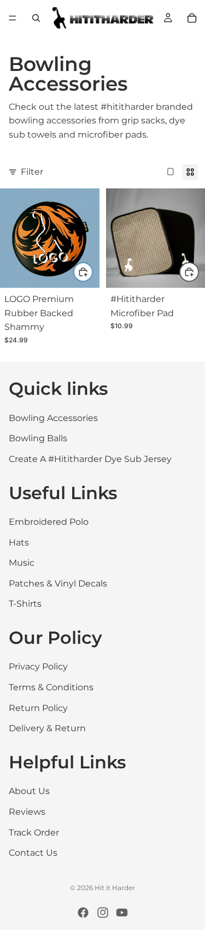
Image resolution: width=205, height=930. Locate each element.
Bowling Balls (38, 438)
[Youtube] (121, 912)
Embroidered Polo (49, 522)
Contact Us (33, 853)
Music (21, 563)
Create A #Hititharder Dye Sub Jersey (90, 459)
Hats (19, 542)
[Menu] (12, 18)
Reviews (27, 812)
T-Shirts (25, 604)
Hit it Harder (115, 888)
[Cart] (192, 18)
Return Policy (38, 708)
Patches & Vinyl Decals (58, 583)
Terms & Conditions (51, 687)
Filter (32, 172)
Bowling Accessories (53, 418)
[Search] (36, 18)
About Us (29, 791)
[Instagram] (102, 912)
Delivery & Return (47, 728)
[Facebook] (83, 912)
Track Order (34, 832)
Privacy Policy (38, 667)
